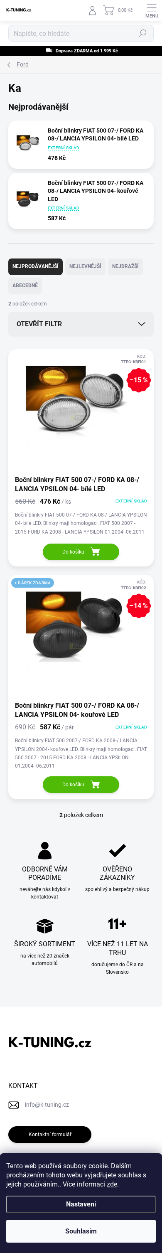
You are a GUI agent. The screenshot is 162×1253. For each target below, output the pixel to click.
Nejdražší (125, 266)
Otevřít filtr (39, 324)
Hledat (142, 33)
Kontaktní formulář (50, 1134)
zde (112, 1184)
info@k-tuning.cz (47, 1104)
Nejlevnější (85, 266)
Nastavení (81, 1204)
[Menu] (151, 10)
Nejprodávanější (35, 266)
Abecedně (25, 285)
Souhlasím (81, 1231)
